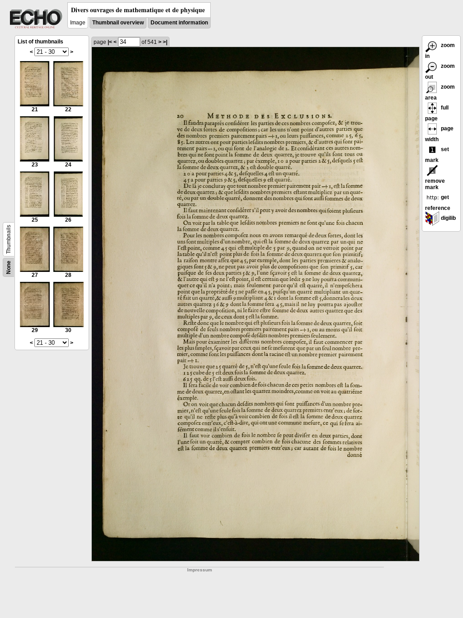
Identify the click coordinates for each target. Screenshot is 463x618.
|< (110, 42)
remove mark (435, 184)
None (8, 267)
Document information (179, 22)
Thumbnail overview (118, 22)
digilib (447, 218)
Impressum (199, 569)
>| (165, 42)
